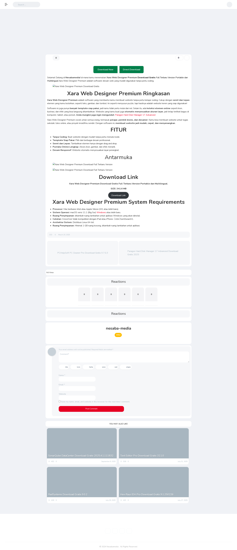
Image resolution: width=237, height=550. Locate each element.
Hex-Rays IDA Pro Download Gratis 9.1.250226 (146, 494)
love (78, 367)
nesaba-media (118, 328)
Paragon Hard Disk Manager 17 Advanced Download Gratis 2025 (152, 253)
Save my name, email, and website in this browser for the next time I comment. (95, 401)
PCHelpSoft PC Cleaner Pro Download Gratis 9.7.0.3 (82, 252)
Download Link (118, 195)
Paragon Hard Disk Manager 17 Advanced (135, 114)
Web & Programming (54, 42)
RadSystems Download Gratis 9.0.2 (67, 494)
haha (91, 367)
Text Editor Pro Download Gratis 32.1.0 (142, 455)
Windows (101, 212)
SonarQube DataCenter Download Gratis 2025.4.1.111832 (80, 455)
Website (62, 394)
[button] (7, 4)
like (66, 367)
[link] (186, 57)
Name (62, 375)
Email (62, 384)
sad (116, 367)
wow (103, 367)
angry (128, 367)
